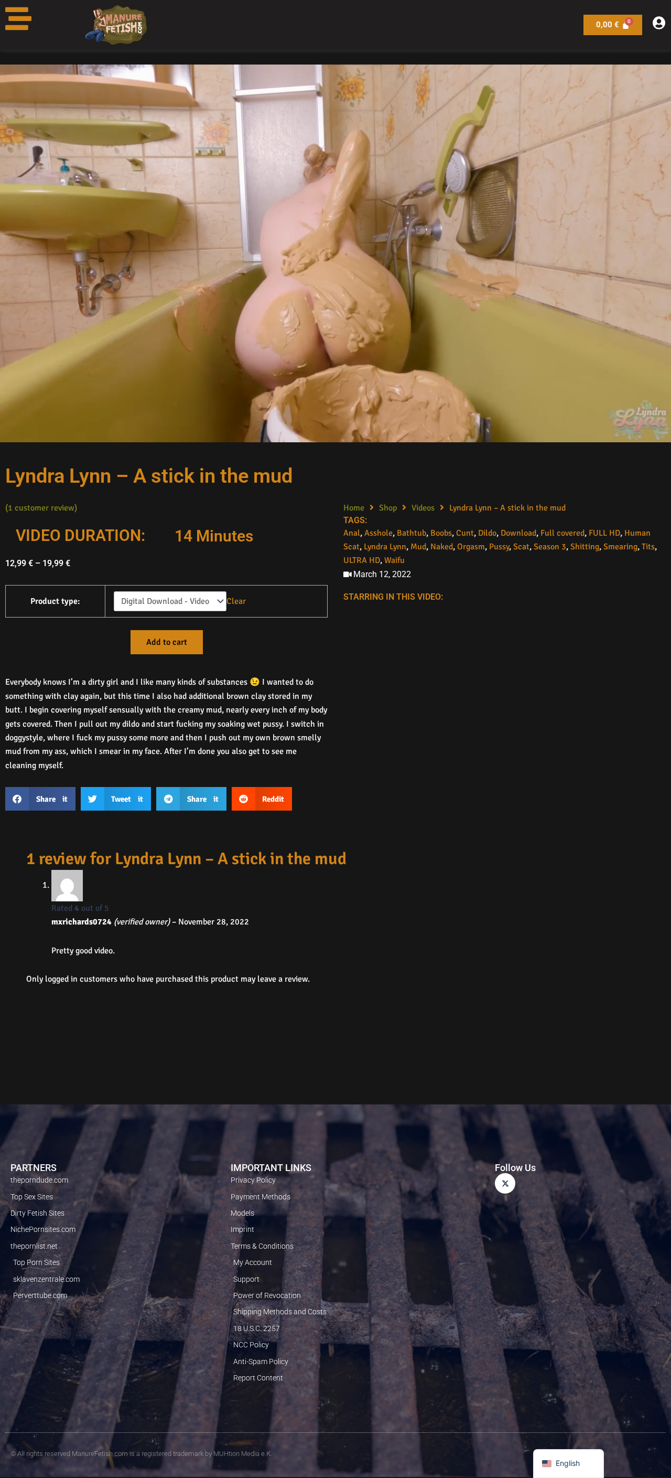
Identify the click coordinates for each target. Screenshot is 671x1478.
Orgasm (471, 546)
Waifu (394, 560)
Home (353, 508)
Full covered (562, 533)
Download (518, 533)
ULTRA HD (361, 560)
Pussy (499, 546)
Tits (648, 546)
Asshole (378, 533)
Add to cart (166, 642)
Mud (418, 546)
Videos (423, 508)
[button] (40, 799)
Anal (351, 533)
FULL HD (604, 533)
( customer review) (41, 508)
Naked (441, 546)
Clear (236, 601)
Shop (388, 508)
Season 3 (550, 546)
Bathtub (411, 533)
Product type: (55, 601)
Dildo (487, 533)
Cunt (465, 533)
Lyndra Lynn (385, 546)
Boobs (441, 533)
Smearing (620, 546)
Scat (521, 546)
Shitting (584, 546)
